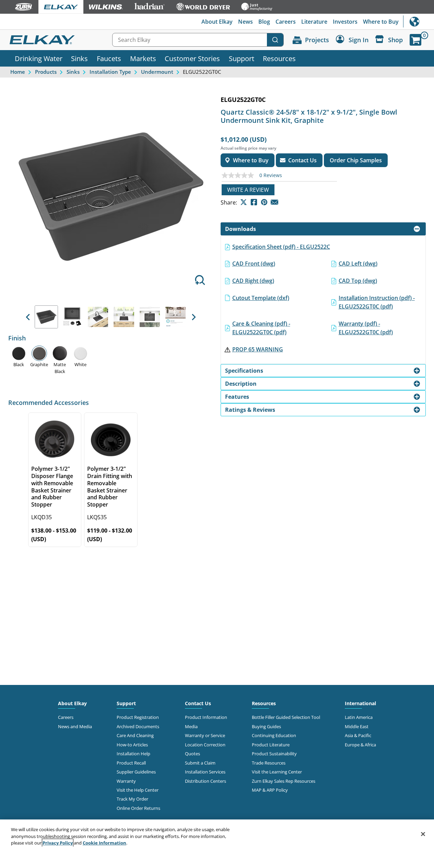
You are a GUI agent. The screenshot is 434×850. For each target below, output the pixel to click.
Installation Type (110, 71)
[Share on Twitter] (243, 202)
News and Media (75, 726)
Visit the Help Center (138, 790)
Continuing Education (274, 735)
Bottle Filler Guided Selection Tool (286, 717)
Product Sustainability (274, 753)
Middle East (356, 726)
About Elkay (217, 21)
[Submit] (275, 39)
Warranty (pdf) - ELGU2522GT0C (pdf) (366, 328)
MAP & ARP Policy (270, 790)
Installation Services (205, 772)
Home (17, 71)
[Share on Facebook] (254, 202)
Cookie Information (104, 842)
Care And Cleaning (135, 735)
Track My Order (132, 799)
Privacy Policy (58, 842)
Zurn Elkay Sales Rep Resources (283, 781)
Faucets (109, 58)
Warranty (126, 781)
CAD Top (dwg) (358, 280)
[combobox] (198, 40)
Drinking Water (38, 58)
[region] (217, 834)
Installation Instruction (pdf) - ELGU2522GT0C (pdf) (377, 302)
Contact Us (198, 703)
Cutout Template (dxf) (260, 298)
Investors (345, 21)
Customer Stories (192, 58)
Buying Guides (266, 726)
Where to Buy (381, 21)
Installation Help (133, 753)
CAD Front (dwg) (253, 263)
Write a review (248, 190)
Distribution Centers (205, 781)
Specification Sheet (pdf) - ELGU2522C (281, 247)
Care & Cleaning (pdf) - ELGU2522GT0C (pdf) (261, 328)
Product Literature (271, 745)
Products (46, 71)
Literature (314, 21)
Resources (279, 58)
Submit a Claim (200, 763)
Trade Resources (268, 763)
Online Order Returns (138, 808)
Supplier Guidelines (136, 772)
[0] (415, 40)
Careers (285, 21)
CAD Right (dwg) (253, 280)
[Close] (423, 833)
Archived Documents (138, 726)
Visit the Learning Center (277, 772)
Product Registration (138, 717)
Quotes (192, 753)
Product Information (206, 717)
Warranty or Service (205, 735)
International (418, 21)
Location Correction (205, 745)
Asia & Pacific (358, 735)
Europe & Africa (360, 745)
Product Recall (131, 763)
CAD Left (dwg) (358, 263)
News (245, 21)
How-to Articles (132, 745)
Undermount (157, 71)
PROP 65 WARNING (257, 349)
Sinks (79, 58)
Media (191, 726)
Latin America (359, 717)
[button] (27, 317)
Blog (264, 21)
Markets (143, 58)
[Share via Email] (274, 202)
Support (241, 58)
